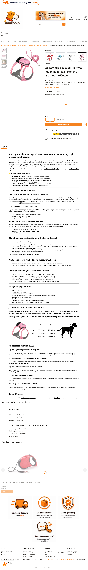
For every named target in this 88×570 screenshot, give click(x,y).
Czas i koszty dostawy (29, 553)
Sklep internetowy (42, 567)
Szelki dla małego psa (42, 45)
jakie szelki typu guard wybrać (30, 203)
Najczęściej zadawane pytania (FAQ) (54, 553)
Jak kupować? (48, 551)
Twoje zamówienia (72, 551)
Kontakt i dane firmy (6, 551)
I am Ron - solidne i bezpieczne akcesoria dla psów (13, 45)
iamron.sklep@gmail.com (10, 36)
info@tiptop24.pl (13, 436)
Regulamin (48, 554)
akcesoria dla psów (56, 226)
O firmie (3, 554)
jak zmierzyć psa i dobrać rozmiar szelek (57, 313)
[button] (63, 24)
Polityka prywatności (50, 556)
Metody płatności (27, 551)
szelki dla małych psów (51, 169)
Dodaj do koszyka (63, 124)
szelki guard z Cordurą (50, 265)
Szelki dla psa (31, 45)
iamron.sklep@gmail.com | (68, 559)
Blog (2, 553)
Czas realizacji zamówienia (30, 554)
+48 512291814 (49, 559)
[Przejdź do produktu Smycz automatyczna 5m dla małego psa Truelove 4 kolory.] (22, 463)
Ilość (46, 117)
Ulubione (69, 554)
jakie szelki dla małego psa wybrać (28, 254)
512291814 (6, 33)
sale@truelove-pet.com (16, 420)
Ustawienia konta (71, 553)
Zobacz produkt (7, 492)
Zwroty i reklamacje (28, 556)
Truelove (47, 63)
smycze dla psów (29, 211)
